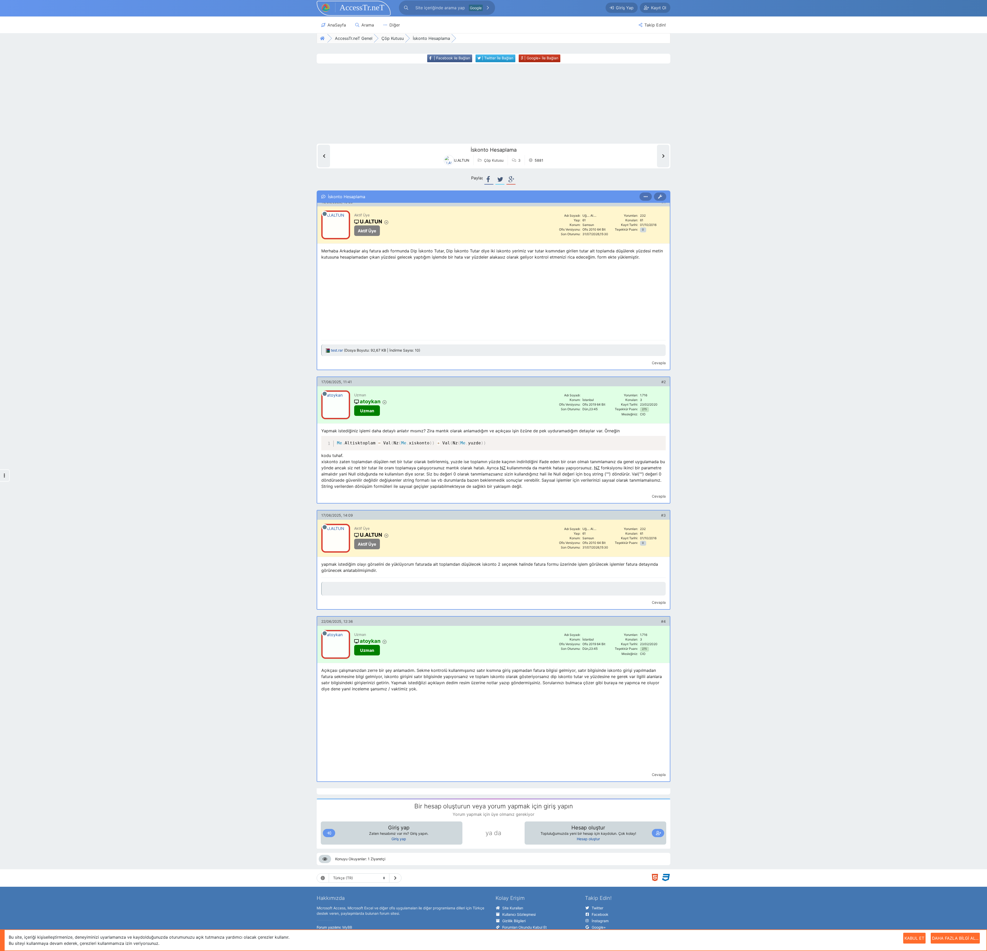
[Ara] (488, 8)
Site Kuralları (512, 908)
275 (644, 409)
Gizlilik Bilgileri (514, 921)
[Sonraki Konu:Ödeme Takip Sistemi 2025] (663, 156)
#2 (663, 382)
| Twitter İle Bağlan (497, 58)
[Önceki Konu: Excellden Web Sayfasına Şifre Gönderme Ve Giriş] (324, 156)
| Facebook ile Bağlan (451, 58)
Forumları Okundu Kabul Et (524, 927)
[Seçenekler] (645, 197)
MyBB (347, 927)
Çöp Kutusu (494, 160)
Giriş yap (398, 839)
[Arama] (406, 8)
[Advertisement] (484, 104)
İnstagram (600, 921)
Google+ (599, 927)
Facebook (600, 914)
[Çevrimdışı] (325, 214)
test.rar (337, 350)
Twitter (597, 908)
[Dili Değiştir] (395, 878)
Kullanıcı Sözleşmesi (519, 914)
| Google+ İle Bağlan (540, 58)
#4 (663, 621)
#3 (663, 515)
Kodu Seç (632, 441)
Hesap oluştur (588, 839)
